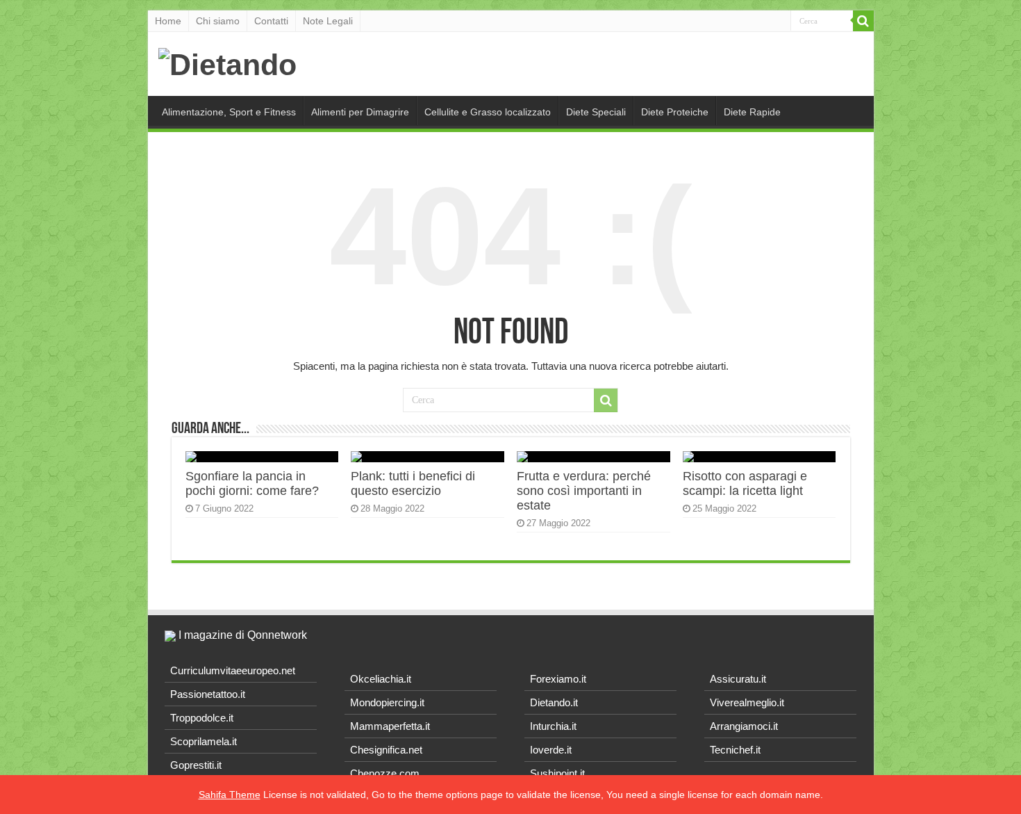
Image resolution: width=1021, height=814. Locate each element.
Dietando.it (554, 702)
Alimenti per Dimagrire (360, 111)
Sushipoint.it (557, 773)
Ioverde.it (551, 750)
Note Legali (328, 20)
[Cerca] (863, 20)
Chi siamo (218, 20)
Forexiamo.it (558, 679)
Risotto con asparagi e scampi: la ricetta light (745, 483)
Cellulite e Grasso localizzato (487, 111)
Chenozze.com (385, 773)
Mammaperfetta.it (390, 726)
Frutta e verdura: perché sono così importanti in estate (584, 490)
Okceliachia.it (380, 679)
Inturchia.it (553, 726)
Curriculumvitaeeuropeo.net (232, 670)
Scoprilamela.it (203, 741)
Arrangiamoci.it (744, 726)
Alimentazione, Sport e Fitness (229, 111)
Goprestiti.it (196, 765)
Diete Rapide (752, 111)
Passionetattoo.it (207, 694)
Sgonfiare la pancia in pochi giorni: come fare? (252, 483)
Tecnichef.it (735, 750)
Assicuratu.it (738, 679)
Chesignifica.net (386, 750)
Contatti (271, 20)
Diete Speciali (596, 111)
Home (168, 20)
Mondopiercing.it (387, 702)
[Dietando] (227, 62)
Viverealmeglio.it (747, 702)
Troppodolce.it (201, 718)
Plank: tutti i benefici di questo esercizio (413, 483)
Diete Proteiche (674, 111)
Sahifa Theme (229, 794)
